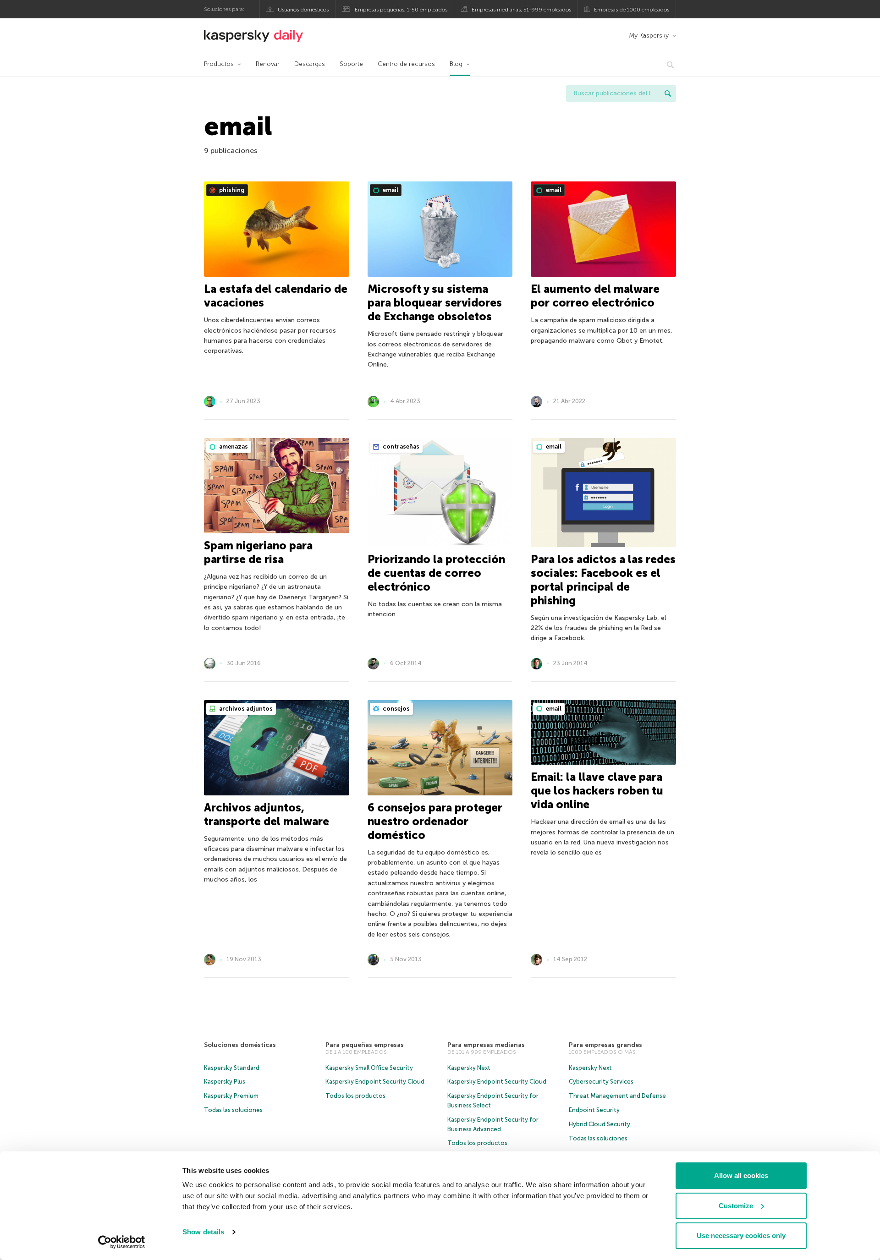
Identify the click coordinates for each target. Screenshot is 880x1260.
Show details (203, 1232)
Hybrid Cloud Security (599, 1124)
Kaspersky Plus (224, 1081)
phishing (231, 189)
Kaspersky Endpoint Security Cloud (374, 1081)
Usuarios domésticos (303, 9)
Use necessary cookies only (741, 1235)
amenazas (233, 446)
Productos (219, 64)
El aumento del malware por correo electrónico (595, 295)
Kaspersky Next (468, 1067)
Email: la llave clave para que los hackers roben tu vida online (597, 790)
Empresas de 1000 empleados (631, 9)
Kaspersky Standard (231, 1067)
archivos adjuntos (245, 708)
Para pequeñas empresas (364, 1045)
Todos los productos (355, 1095)
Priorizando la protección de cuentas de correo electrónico (436, 573)
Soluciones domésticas (240, 1045)
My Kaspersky (649, 35)
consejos (395, 708)
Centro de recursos (406, 64)
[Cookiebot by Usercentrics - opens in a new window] (122, 1242)
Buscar (668, 93)
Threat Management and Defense (617, 1095)
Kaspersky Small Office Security (369, 1067)
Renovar (268, 64)
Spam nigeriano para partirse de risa (258, 552)
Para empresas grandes (605, 1045)
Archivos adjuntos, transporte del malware (266, 814)
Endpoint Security (594, 1110)
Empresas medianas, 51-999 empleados (521, 9)
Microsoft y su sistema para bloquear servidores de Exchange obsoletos (435, 302)
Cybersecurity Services (601, 1081)
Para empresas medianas (486, 1045)
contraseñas (400, 446)
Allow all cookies (741, 1175)
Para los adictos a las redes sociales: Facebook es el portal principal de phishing (603, 580)
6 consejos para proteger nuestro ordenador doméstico (435, 821)
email (389, 189)
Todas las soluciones (233, 1110)
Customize (736, 1206)
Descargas (309, 64)
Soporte (351, 64)
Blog (456, 64)
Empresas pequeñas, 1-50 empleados (401, 9)
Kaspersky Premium (231, 1095)
